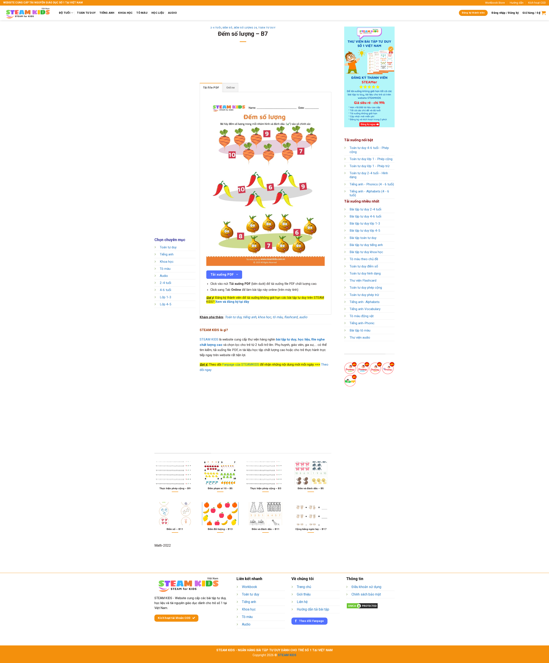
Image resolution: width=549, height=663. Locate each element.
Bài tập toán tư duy (363, 238)
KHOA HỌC (125, 12)
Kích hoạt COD (537, 2)
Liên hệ (302, 602)
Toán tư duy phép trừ (364, 295)
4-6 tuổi (165, 290)
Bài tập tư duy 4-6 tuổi (365, 216)
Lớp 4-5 (165, 304)
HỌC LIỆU (157, 12)
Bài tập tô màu (360, 330)
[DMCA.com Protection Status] (362, 606)
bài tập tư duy (286, 339)
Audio (164, 276)
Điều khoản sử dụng (366, 587)
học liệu (304, 339)
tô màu (278, 317)
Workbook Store (495, 2)
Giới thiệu (304, 594)
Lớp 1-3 (165, 297)
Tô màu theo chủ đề (364, 259)
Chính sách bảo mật (366, 594)
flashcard (291, 317)
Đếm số (227, 27)
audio (303, 317)
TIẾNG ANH (107, 12)
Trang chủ (304, 587)
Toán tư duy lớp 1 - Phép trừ (369, 166)
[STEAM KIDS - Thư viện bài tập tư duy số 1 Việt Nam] (28, 13)
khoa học (264, 317)
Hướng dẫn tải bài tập (313, 609)
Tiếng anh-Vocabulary (365, 309)
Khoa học (166, 262)
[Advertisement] (243, 65)
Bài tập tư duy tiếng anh (366, 245)
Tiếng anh (166, 254)
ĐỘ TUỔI (64, 12)
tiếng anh (249, 317)
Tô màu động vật (362, 316)
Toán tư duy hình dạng (365, 273)
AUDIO (172, 12)
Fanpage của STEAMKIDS (240, 364)
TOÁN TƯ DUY (86, 12)
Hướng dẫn (516, 2)
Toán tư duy (266, 27)
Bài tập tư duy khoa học (366, 252)
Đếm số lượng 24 (245, 27)
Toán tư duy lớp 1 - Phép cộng (371, 159)
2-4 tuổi (215, 27)
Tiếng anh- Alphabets (365, 302)
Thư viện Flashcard (363, 280)
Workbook (249, 587)
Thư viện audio (360, 337)
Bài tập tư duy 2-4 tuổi (365, 209)
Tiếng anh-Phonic (362, 323)
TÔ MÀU (142, 12)
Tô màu (165, 269)
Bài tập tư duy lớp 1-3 (365, 223)
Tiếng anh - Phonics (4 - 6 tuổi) (372, 184)
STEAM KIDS (209, 339)
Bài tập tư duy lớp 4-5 (365, 230)
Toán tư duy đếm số (364, 266)
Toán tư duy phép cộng (366, 288)
